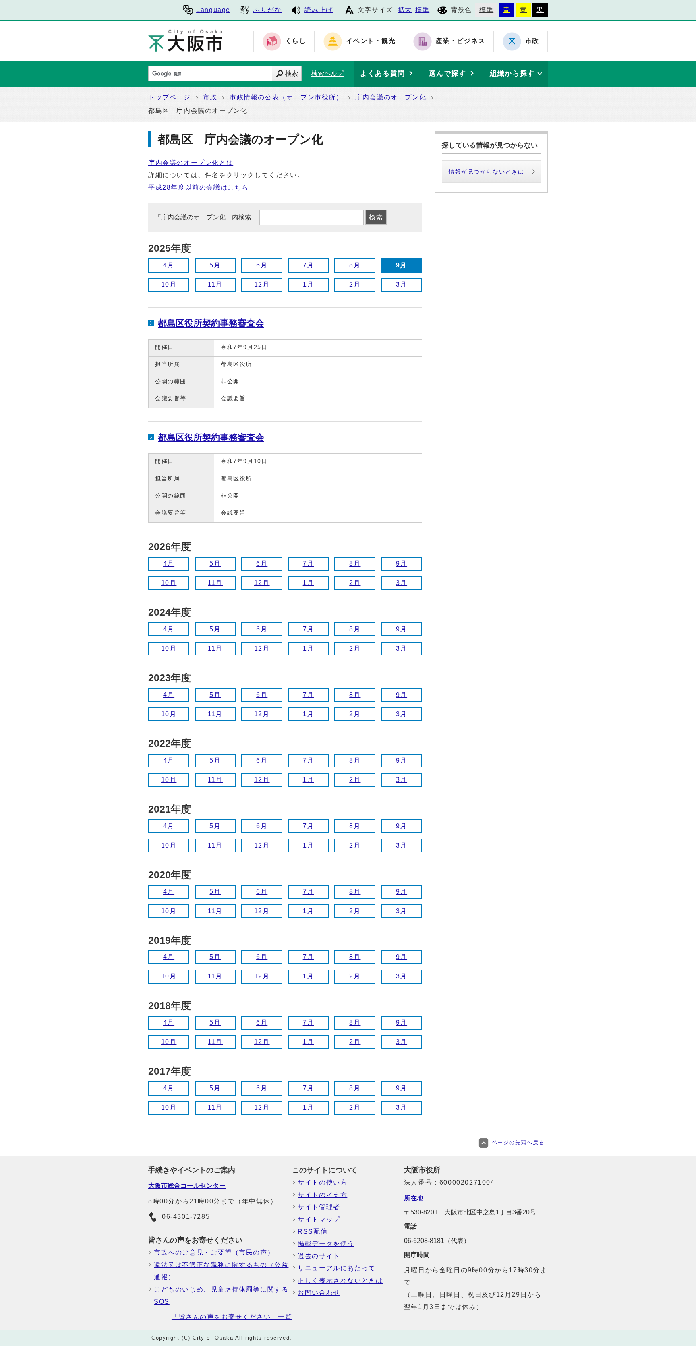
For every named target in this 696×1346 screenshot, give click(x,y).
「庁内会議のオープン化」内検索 (204, 217)
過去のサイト (319, 1256)
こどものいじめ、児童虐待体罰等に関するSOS (221, 1295)
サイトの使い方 (322, 1182)
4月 (168, 265)
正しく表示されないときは (340, 1280)
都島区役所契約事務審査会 (211, 323)
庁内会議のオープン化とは (190, 162)
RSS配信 (312, 1231)
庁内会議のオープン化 (390, 97)
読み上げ (318, 9)
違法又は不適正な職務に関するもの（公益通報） (221, 1270)
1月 (308, 284)
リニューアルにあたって (337, 1268)
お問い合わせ (319, 1292)
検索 (291, 73)
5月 (215, 265)
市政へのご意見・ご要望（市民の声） (214, 1252)
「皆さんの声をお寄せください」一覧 (232, 1316)
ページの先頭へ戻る (518, 1142)
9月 (401, 563)
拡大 (405, 9)
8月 (354, 265)
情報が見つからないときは (486, 171)
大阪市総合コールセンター (187, 1185)
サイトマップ (319, 1219)
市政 (210, 97)
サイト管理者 (319, 1206)
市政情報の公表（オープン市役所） (286, 97)
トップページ (169, 97)
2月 (354, 284)
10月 (169, 284)
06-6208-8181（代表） (437, 1240)
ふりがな (267, 9)
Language (213, 9)
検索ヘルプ (327, 73)
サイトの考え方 (322, 1194)
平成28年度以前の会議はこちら (198, 187)
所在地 (413, 1198)
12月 (262, 284)
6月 (261, 265)
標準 (422, 9)
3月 (401, 284)
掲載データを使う (326, 1243)
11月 (215, 284)
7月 (308, 265)
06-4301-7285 (186, 1216)
